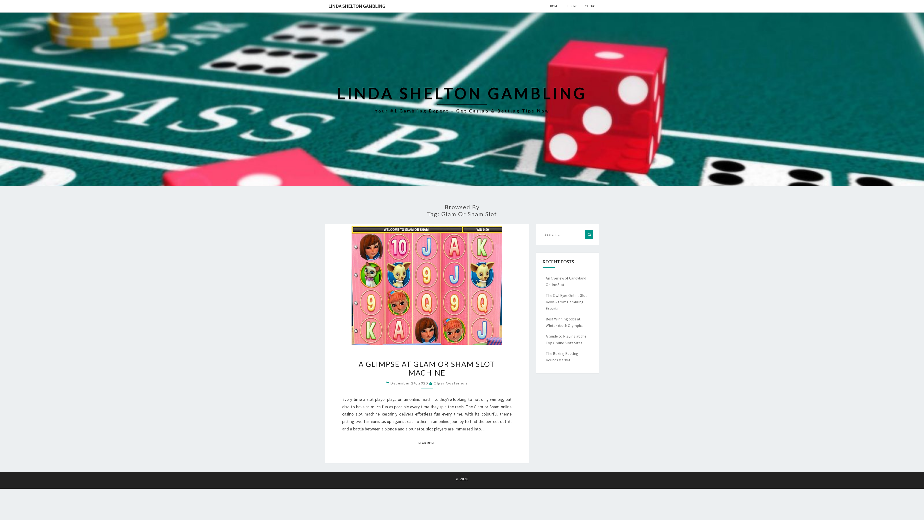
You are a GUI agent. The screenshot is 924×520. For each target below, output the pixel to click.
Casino (590, 6)
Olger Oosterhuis (451, 383)
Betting (572, 6)
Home (554, 6)
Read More (428, 443)
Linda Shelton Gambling (356, 6)
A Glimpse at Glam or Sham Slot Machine (427, 368)
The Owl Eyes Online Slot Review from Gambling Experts (566, 302)
